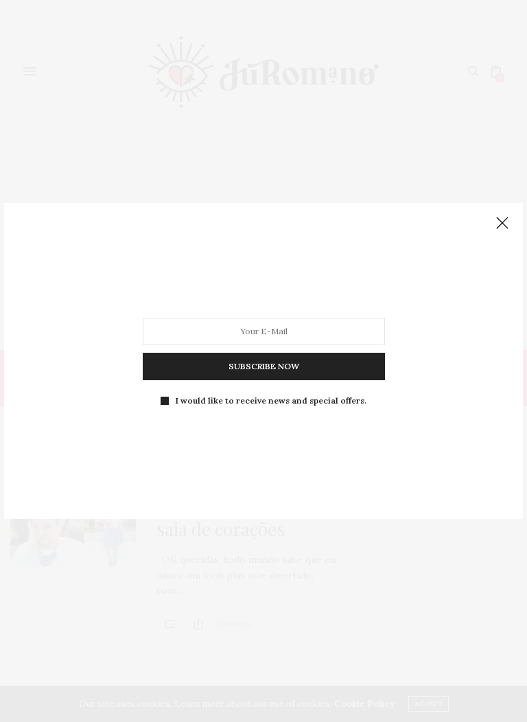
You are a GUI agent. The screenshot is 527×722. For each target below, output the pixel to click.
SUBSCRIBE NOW (264, 366)
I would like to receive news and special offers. (271, 401)
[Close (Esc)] (502, 223)
